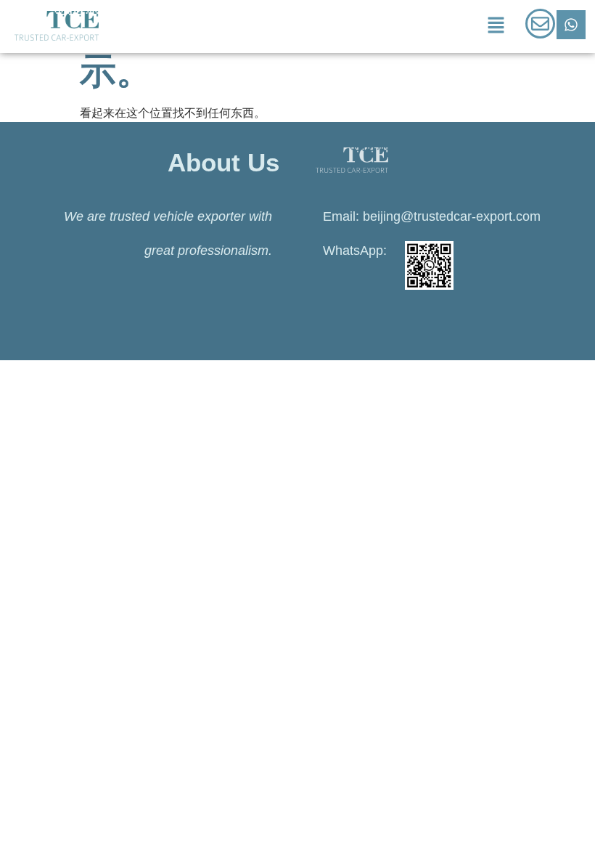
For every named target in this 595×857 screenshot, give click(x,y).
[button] (496, 26)
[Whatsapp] (571, 24)
